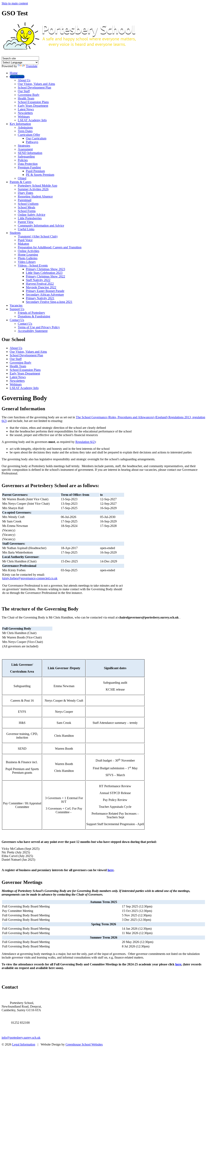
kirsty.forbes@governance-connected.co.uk (29, 578)
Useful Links (26, 229)
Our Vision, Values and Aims (36, 84)
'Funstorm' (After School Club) (37, 236)
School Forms (27, 211)
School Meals (26, 207)
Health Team (26, 98)
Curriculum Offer (29, 134)
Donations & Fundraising (34, 316)
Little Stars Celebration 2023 (44, 272)
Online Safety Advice (31, 214)
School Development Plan (34, 87)
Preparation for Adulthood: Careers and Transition (49, 247)
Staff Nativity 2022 (38, 280)
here (111, 870)
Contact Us (17, 320)
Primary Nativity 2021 (40, 298)
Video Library (27, 262)
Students (15, 232)
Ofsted (22, 178)
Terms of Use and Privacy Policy (39, 327)
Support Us (17, 309)
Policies (23, 160)
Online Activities (28, 251)
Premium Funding (29, 167)
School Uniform (28, 203)
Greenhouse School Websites (84, 1044)
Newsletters (25, 113)
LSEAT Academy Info (32, 120)
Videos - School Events (33, 265)
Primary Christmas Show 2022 (45, 276)
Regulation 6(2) (85, 442)
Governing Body (28, 94)
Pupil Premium (35, 171)
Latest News (26, 109)
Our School (17, 76)
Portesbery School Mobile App (37, 185)
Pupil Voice (25, 240)
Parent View (26, 222)
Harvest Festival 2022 (40, 283)
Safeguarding (26, 156)
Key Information (20, 124)
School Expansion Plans (33, 102)
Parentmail (24, 200)
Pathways (32, 142)
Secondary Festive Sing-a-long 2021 (49, 302)
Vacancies (16, 305)
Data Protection (28, 163)
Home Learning (28, 254)
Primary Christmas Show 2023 (45, 269)
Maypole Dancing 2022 (41, 287)
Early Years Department (33, 105)
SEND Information (30, 153)
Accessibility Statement (33, 331)
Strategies (24, 145)
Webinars (24, 116)
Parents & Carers (20, 182)
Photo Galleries (27, 258)
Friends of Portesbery (31, 312)
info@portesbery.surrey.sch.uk (21, 1037)
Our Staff (24, 91)
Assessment (25, 149)
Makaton (23, 243)
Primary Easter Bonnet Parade (45, 291)
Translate (31, 66)
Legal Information (23, 1044)
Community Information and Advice (41, 225)
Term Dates (25, 131)
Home (14, 73)
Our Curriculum (36, 138)
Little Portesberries (30, 218)
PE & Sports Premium (40, 174)
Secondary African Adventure (45, 294)
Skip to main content (15, 3)
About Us (24, 80)
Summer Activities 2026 (33, 189)
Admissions (25, 127)
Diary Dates (25, 193)
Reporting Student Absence (35, 196)
